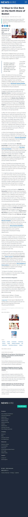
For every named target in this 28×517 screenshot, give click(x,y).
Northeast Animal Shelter (18, 83)
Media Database (5, 418)
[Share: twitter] (4, 25)
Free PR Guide (22, 406)
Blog (2, 435)
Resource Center (5, 444)
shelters (20, 345)
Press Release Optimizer (6, 429)
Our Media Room (5, 439)
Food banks (14, 341)
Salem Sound (8, 256)
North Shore (4, 345)
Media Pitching (4, 420)
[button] (26, 2)
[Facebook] (2, 470)
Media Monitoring (5, 422)
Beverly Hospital (6, 220)
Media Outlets (4, 452)
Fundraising (20, 341)
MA (22, 343)
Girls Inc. (3, 343)
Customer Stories (5, 437)
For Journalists (4, 445)
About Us (3, 434)
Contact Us (3, 457)
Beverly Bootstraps (20, 137)
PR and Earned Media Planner (7, 449)
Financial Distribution (5, 415)
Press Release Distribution (7, 413)
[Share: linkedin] (7, 25)
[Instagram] (7, 470)
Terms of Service (5, 472)
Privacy (12, 472)
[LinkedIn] (5, 470)
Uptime (17, 472)
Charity (8, 341)
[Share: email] (9, 25)
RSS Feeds (3, 451)
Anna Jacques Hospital (16, 225)
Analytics (3, 423)
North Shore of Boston (13, 345)
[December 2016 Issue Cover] (14, 334)
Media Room (4, 425)
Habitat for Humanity (16, 343)
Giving (9, 343)
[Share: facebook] (2, 25)
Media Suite (4, 417)
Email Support (4, 459)
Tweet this (4, 300)
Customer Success (5, 427)
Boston (3, 341)
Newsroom (3, 447)
